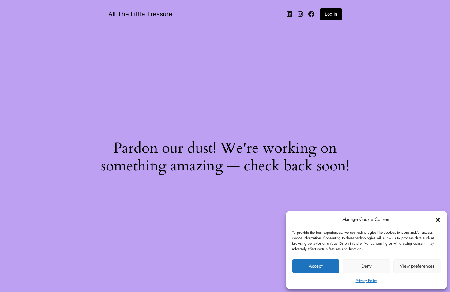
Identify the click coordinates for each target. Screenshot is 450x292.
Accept (316, 266)
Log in (331, 13)
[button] (438, 220)
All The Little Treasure (140, 14)
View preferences (417, 266)
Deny (367, 266)
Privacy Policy (366, 280)
